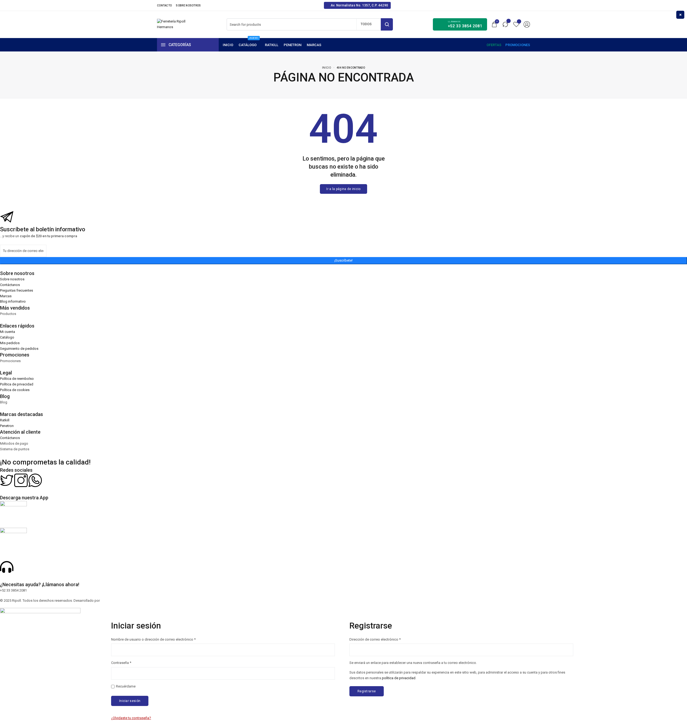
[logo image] (172, 24)
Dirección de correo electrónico (375, 639)
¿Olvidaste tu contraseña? (131, 718)
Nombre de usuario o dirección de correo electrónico (153, 639)
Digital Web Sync (114, 601)
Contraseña (121, 662)
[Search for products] (387, 24)
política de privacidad (398, 678)
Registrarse (366, 691)
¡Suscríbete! (343, 260)
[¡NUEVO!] (249, 45)
